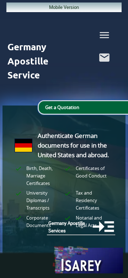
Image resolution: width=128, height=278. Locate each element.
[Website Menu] (104, 36)
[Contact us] (104, 65)
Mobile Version (64, 7)
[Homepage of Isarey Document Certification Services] (87, 260)
